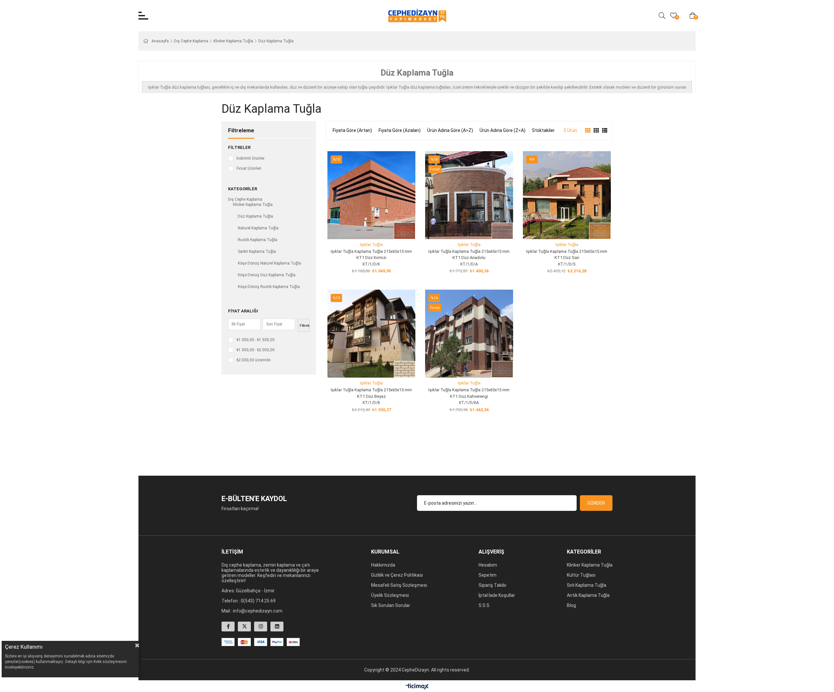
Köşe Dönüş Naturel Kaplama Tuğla (269, 263)
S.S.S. (484, 605)
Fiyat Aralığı (243, 311)
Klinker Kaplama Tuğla (253, 204)
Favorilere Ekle (364, 227)
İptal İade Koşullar (497, 595)
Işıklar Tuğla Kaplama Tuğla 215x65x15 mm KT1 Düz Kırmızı (371, 254)
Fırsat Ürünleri (249, 168)
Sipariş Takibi (492, 585)
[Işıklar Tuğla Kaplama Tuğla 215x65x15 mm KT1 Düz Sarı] (567, 195)
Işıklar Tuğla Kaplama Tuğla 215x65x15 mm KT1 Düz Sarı (566, 254)
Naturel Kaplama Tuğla (258, 228)
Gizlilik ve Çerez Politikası (397, 575)
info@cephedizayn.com (257, 610)
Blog (571, 605)
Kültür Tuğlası (581, 575)
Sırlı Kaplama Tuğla (586, 585)
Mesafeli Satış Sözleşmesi (399, 585)
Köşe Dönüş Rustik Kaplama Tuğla (269, 286)
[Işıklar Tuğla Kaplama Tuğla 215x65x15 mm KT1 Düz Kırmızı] (371, 195)
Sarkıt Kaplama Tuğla (257, 251)
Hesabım (488, 565)
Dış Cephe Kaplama (245, 199)
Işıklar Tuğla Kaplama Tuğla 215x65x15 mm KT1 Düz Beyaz (371, 393)
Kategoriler (242, 188)
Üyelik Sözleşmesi (390, 595)
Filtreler (239, 147)
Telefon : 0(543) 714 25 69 (249, 600)
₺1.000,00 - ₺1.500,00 (256, 340)
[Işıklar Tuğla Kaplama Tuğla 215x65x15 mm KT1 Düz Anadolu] (469, 195)
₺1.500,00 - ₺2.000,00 (256, 350)
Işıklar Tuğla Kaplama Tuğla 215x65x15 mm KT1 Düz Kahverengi (469, 393)
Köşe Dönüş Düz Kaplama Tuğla (266, 275)
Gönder (596, 503)
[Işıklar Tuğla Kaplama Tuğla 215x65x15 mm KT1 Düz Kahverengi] (469, 334)
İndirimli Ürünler (251, 158)
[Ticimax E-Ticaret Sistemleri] (417, 687)
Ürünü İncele (378, 227)
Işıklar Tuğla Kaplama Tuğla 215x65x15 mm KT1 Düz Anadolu (469, 254)
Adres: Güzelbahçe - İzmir (248, 590)
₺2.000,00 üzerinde (253, 360)
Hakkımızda (383, 565)
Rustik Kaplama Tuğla (257, 240)
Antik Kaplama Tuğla (588, 595)
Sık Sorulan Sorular (390, 605)
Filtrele (305, 325)
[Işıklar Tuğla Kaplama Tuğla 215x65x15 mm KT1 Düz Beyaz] (371, 334)
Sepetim (487, 575)
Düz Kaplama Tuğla (255, 216)
